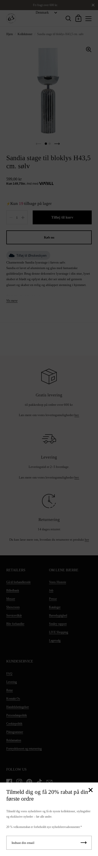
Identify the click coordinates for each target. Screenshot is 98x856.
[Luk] (90, 790)
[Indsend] (84, 843)
